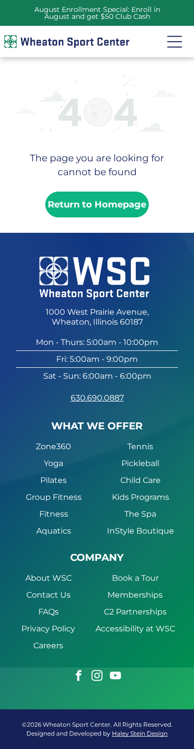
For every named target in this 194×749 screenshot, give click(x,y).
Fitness (53, 514)
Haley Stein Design (140, 733)
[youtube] (115, 677)
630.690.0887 (97, 398)
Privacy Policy (48, 628)
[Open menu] (174, 41)
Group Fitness (54, 497)
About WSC (48, 578)
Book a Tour (135, 578)
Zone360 (53, 446)
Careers (48, 645)
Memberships (135, 595)
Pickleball (140, 463)
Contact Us (48, 595)
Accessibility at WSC (135, 628)
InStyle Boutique (140, 531)
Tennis (140, 446)
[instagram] (97, 677)
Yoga (53, 463)
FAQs (48, 611)
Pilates (53, 480)
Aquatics (53, 531)
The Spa (140, 514)
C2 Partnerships (135, 611)
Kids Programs (140, 497)
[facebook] (79, 677)
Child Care (140, 480)
